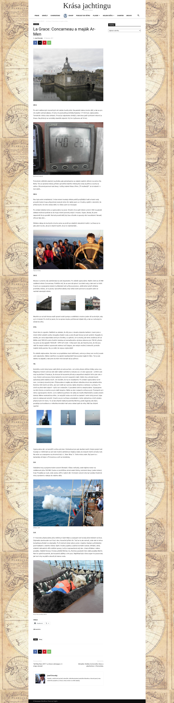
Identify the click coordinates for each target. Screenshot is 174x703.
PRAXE (37, 15)
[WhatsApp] (49, 43)
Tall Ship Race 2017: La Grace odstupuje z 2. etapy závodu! (48, 665)
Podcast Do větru (83, 15)
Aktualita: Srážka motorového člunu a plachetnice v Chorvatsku (90, 665)
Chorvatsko (55, 15)
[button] (138, 16)
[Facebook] (35, 43)
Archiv (129, 15)
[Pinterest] (44, 43)
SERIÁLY (45, 15)
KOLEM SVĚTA (108, 15)
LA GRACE (41, 21)
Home (35, 21)
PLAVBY (95, 15)
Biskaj (40, 639)
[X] (40, 43)
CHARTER (120, 15)
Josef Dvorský (38, 38)
